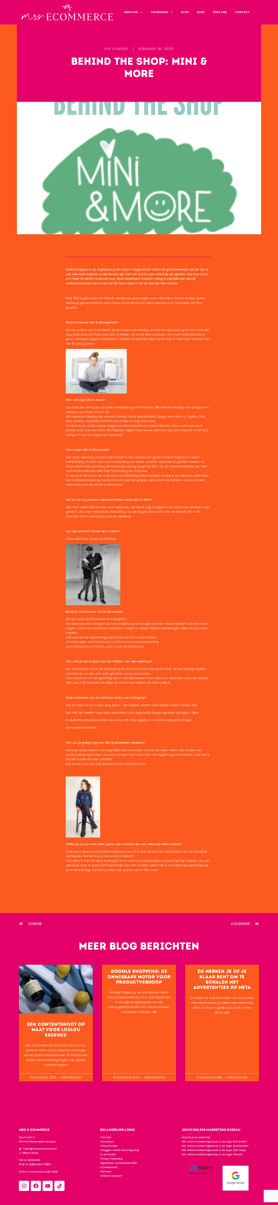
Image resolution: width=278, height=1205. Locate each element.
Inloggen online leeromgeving (119, 1150)
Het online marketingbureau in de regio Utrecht (212, 1154)
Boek (201, 12)
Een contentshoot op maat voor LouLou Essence (56, 1029)
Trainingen (159, 12)
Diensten (131, 12)
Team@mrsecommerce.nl (40, 1148)
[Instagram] (24, 1186)
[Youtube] (48, 1186)
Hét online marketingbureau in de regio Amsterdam (215, 1146)
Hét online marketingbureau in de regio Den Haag (213, 1150)
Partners (105, 1171)
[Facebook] (36, 1186)
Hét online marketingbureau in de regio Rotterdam (214, 1141)
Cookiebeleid (108, 1167)
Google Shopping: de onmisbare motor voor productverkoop (138, 976)
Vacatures (107, 1141)
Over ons (220, 12)
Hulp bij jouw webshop (196, 1137)
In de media (108, 1154)
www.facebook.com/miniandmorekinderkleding (123, 642)
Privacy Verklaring (111, 1158)
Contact (242, 12)
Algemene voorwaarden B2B (118, 1163)
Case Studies (109, 1146)
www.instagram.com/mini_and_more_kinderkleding (104, 646)
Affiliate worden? (111, 1176)
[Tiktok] (59, 1186)
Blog (185, 12)
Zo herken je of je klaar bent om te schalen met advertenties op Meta (222, 979)
